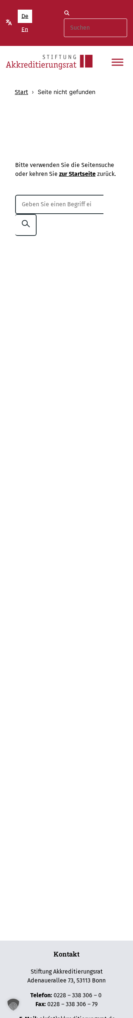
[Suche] (67, 14)
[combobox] (95, 28)
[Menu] (117, 62)
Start (21, 92)
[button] (13, 1004)
